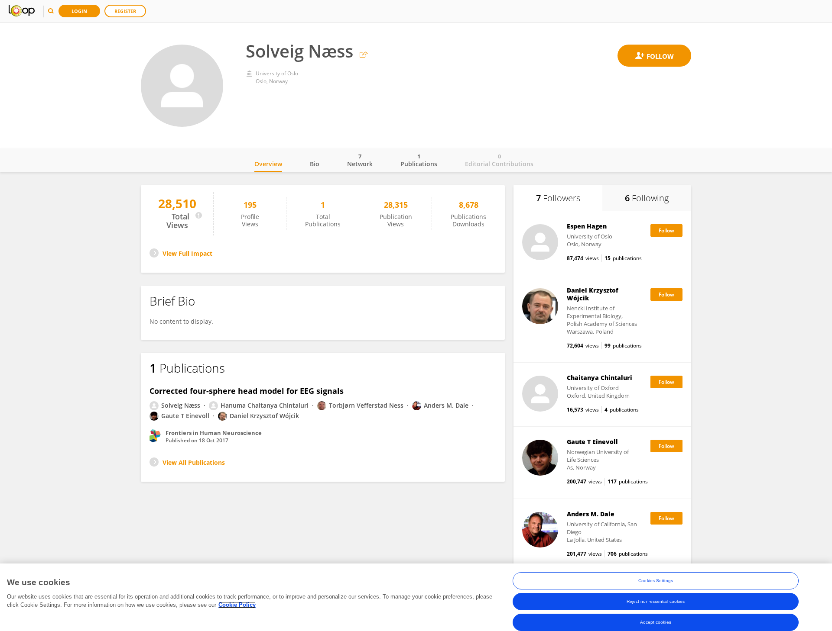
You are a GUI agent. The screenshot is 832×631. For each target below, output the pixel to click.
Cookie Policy (237, 605)
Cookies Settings (655, 580)
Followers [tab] (558, 198)
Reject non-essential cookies (656, 601)
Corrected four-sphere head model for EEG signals (247, 391)
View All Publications (193, 462)
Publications (418, 160)
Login (79, 11)
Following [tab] (647, 198)
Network (360, 160)
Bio (314, 164)
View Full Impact (187, 253)
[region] (416, 597)
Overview (268, 164)
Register (125, 11)
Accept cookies (655, 622)
